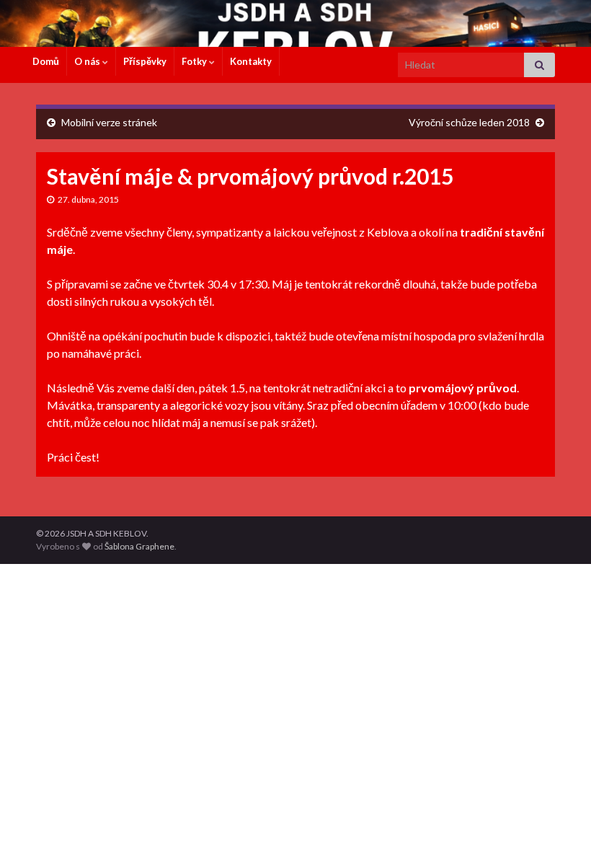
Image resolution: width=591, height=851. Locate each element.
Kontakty (251, 61)
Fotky (195, 61)
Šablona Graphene (139, 546)
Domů (45, 61)
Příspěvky (144, 61)
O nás (88, 61)
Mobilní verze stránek (109, 122)
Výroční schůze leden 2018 (469, 122)
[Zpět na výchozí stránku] (295, 23)
